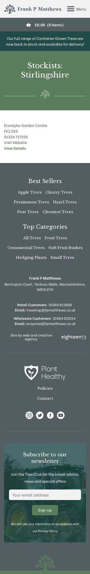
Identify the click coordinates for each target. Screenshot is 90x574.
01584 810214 (64, 318)
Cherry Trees (59, 192)
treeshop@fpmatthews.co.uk (45, 309)
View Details (15, 148)
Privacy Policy (48, 531)
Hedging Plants (31, 257)
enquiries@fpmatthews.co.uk (45, 323)
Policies (45, 388)
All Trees (32, 237)
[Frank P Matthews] (32, 9)
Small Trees (62, 257)
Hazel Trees (64, 202)
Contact (45, 398)
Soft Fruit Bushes (65, 247)
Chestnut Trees (57, 211)
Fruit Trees (56, 237)
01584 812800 (60, 304)
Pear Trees (27, 211)
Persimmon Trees (31, 202)
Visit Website (15, 142)
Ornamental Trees (26, 247)
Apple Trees (30, 192)
